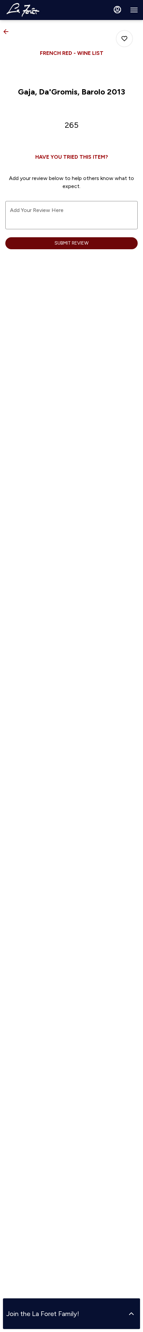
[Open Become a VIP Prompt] (131, 1314)
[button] (8, 31)
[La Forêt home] (35, 10)
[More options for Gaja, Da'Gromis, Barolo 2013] (124, 39)
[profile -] (117, 10)
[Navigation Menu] (134, 10)
